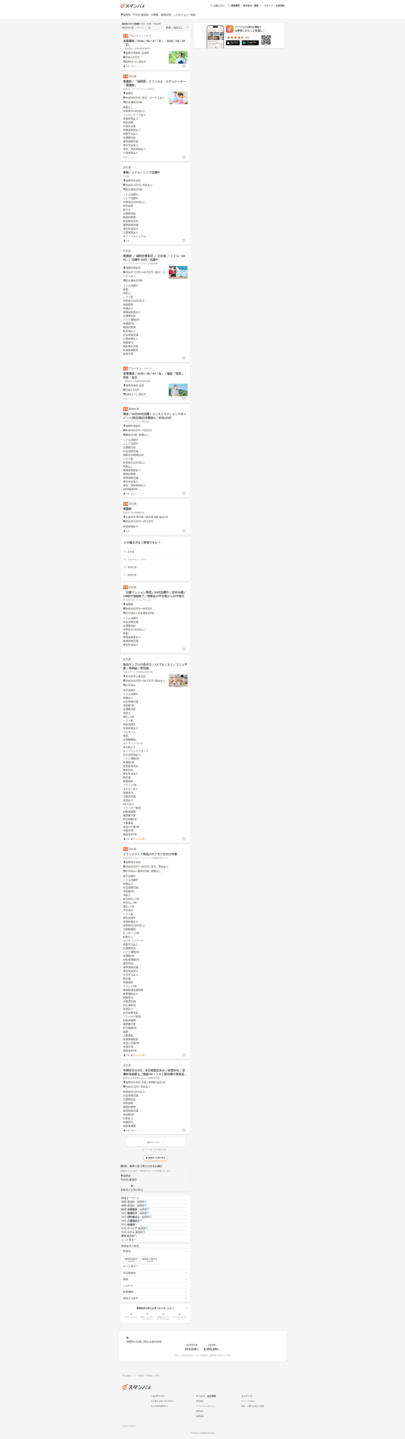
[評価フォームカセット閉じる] (186, 1307)
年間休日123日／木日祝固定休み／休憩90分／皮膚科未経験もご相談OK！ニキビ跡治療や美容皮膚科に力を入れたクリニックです (155, 1074)
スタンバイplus (247, 1401)
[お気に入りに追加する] (184, 66)
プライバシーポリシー (205, 1406)
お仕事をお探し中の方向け (162, 1401)
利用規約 (200, 1401)
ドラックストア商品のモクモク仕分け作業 (150, 854)
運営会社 (200, 1411)
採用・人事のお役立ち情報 (252, 1406)
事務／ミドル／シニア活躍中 (141, 172)
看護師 (127, 508)
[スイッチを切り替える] (148, 27)
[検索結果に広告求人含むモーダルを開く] (132, 27)
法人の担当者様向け (159, 1406)
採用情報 (200, 1416)
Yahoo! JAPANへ (129, 1426)
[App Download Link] (233, 43)
